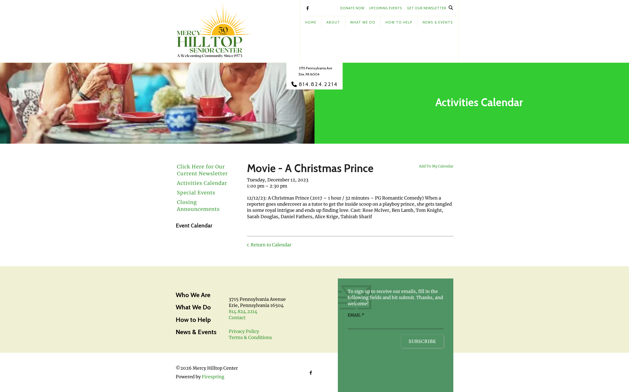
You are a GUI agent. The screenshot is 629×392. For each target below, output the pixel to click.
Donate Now (352, 8)
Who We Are (193, 295)
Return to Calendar (271, 245)
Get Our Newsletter (426, 8)
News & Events (438, 22)
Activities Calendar (202, 183)
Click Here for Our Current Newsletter (202, 170)
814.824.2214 (318, 84)
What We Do (362, 22)
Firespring (213, 376)
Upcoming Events (385, 8)
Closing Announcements (198, 205)
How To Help (399, 22)
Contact (237, 317)
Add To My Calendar (436, 166)
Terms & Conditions (250, 337)
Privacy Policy (244, 331)
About (333, 22)
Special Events (196, 193)
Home (310, 22)
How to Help (193, 320)
